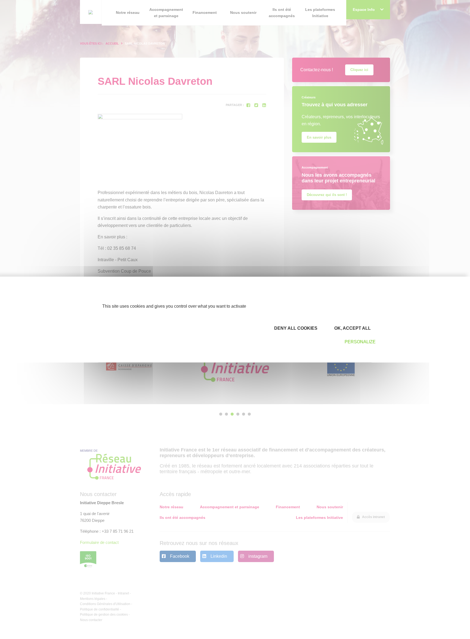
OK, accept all (352, 328)
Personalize (360, 341)
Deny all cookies (295, 328)
